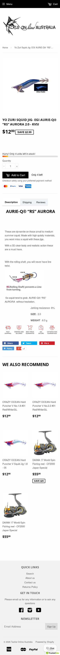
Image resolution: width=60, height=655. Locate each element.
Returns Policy (30, 586)
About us (30, 577)
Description (11, 202)
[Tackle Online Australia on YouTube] (38, 611)
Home (5, 47)
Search (30, 573)
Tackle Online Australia (21, 641)
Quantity (6, 160)
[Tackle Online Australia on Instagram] (30, 611)
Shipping (27, 202)
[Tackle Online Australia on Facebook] (21, 611)
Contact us (30, 582)
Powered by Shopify (45, 641)
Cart (55, 4)
